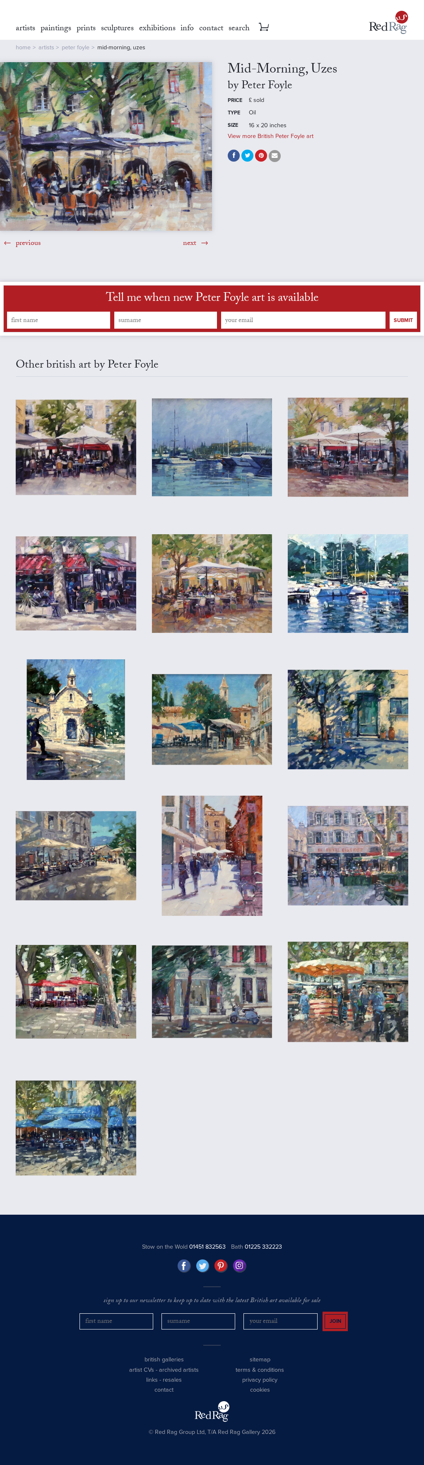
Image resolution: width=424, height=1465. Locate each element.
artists (46, 47)
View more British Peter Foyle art (270, 136)
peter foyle (75, 47)
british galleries (164, 1359)
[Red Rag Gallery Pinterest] (221, 1266)
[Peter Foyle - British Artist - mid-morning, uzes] (106, 146)
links (152, 1379)
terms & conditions (260, 1369)
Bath (256, 1246)
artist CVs (141, 1369)
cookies (260, 1389)
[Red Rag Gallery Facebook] (184, 1266)
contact (163, 1389)
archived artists (179, 1369)
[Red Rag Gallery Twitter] (203, 1266)
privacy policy (259, 1379)
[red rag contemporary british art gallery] (388, 22)
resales (172, 1379)
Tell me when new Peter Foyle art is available (212, 299)
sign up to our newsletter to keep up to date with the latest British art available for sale (212, 1301)
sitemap (260, 1359)
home (23, 47)
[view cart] (263, 27)
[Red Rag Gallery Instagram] (239, 1266)
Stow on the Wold (184, 1246)
